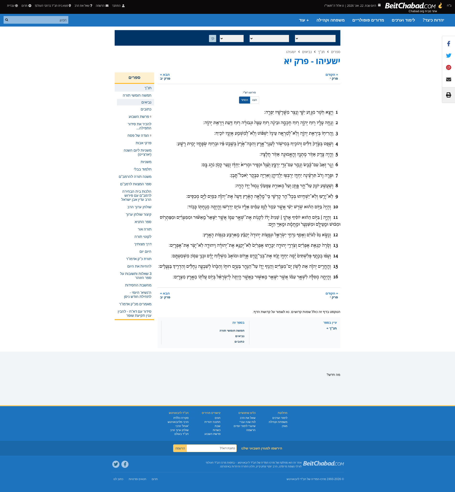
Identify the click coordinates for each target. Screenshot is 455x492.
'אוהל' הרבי (182, 426)
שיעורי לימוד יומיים (245, 426)
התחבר (116, 6)
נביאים (307, 51)
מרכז (323, 479)
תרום (24, 6)
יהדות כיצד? (433, 20)
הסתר (244, 100)
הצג (254, 100)
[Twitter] (115, 464)
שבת (217, 426)
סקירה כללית (181, 418)
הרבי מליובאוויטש (178, 422)
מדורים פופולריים (368, 20)
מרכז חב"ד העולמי (216, 462)
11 (335, 217)
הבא (165, 76)
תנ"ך (321, 51)
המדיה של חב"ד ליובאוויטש (303, 479)
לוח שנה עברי (247, 422)
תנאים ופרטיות (137, 479)
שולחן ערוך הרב (179, 430)
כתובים (239, 341)
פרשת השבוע (212, 434)
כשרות (216, 430)
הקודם (332, 76)
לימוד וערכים (403, 20)
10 (335, 207)
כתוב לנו (118, 479)
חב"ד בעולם (181, 434)
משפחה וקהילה (330, 20)
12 (335, 235)
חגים (217, 418)
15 (335, 266)
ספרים (335, 51)
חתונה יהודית (212, 422)
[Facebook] (124, 464)
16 (335, 277)
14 (335, 256)
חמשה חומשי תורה (231, 330)
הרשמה (251, 430)
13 (335, 245)
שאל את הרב (82, 6)
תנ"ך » (332, 328)
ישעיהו (291, 51)
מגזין (284, 426)
